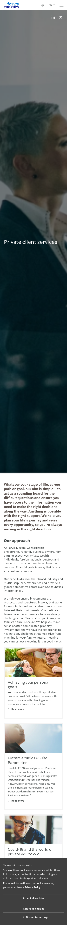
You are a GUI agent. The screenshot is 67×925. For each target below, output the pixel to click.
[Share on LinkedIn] (53, 17)
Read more (17, 709)
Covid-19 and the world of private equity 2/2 (30, 851)
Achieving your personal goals (28, 684)
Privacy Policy (32, 887)
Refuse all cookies (33, 908)
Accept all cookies (33, 898)
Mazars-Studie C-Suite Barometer (27, 760)
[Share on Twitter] (60, 17)
